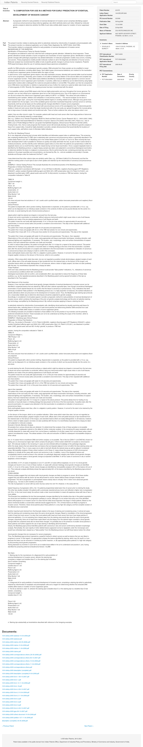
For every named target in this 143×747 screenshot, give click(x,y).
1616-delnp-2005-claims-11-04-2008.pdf (15, 648)
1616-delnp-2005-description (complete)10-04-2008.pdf (20, 673)
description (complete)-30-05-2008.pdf (15, 721)
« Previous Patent (8, 726)
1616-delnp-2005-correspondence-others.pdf (17, 667)
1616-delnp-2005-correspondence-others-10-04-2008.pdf (21, 661)
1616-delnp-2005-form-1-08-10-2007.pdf (15, 677)
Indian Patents (11, 2)
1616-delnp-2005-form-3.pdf (11, 702)
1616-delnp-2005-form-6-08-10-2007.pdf (15, 708)
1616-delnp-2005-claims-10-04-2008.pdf (15, 645)
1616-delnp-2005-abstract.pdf (12, 639)
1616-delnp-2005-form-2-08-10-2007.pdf (15, 689)
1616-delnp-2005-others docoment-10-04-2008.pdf (19, 714)
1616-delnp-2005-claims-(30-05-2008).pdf (16, 642)
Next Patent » (88, 726)
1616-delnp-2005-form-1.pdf (11, 680)
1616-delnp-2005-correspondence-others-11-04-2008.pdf (21, 664)
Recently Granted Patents (29, 2)
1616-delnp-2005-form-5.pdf (11, 705)
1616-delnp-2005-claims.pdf (11, 651)
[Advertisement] (48, 36)
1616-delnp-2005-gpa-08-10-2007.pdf (14, 711)
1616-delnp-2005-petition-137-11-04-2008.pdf (17, 717)
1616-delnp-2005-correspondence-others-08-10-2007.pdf (21, 658)
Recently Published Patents (50, 2)
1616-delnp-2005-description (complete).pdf (16, 670)
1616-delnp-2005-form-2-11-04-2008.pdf (15, 695)
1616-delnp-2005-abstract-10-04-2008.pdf (16, 636)
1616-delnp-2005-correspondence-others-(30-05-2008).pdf (21, 654)
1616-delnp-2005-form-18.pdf (12, 686)
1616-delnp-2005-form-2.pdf (11, 699)
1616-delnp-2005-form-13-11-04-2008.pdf (16, 683)
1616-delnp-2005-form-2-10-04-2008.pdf (15, 692)
